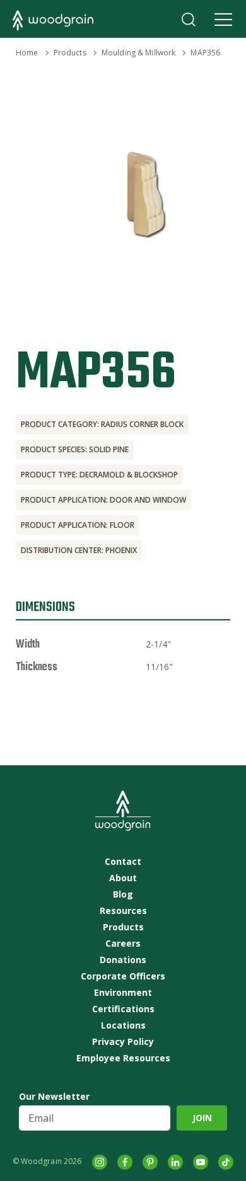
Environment (123, 992)
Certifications (123, 1009)
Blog (123, 894)
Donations (123, 960)
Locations (123, 1025)
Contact (123, 861)
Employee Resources (123, 1058)
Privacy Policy (123, 1041)
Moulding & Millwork (138, 52)
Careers (123, 943)
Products (70, 52)
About (123, 878)
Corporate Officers (123, 976)
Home (27, 52)
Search (189, 19)
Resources (123, 910)
